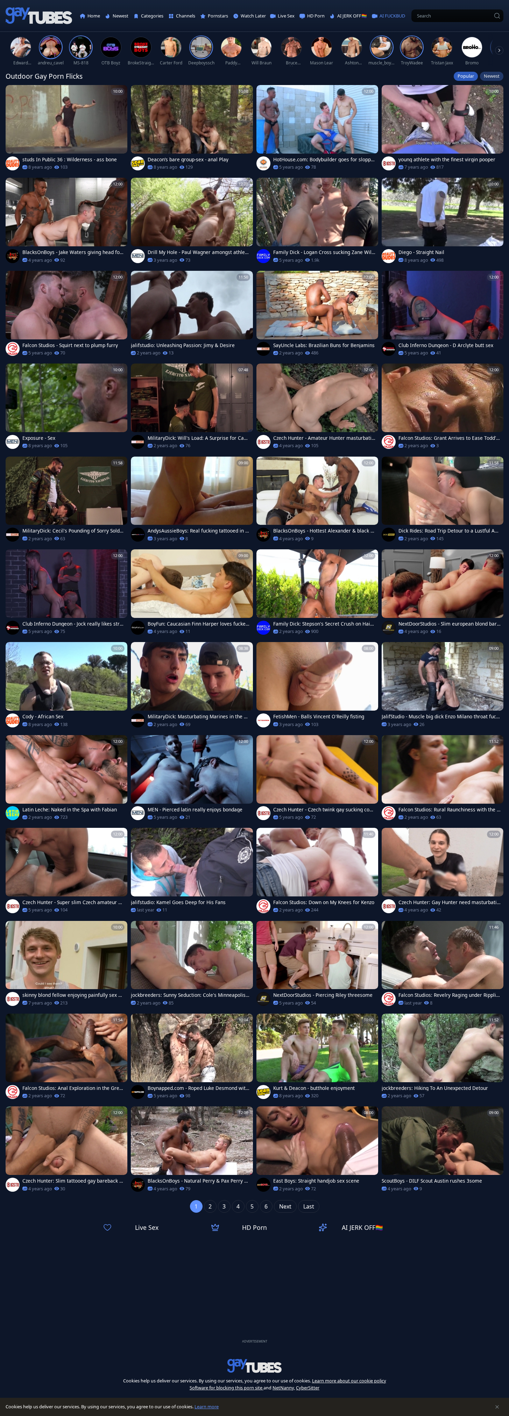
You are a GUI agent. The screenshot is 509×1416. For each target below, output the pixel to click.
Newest (492, 76)
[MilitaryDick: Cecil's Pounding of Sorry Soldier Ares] (66, 501)
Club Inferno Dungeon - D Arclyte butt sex (445, 345)
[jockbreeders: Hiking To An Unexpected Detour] (442, 1058)
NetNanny (283, 1388)
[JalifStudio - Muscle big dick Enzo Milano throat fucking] (442, 686)
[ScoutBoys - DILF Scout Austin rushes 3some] (442, 1151)
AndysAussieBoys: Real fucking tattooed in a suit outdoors (198, 531)
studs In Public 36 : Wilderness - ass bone (69, 159)
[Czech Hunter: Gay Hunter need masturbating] (442, 872)
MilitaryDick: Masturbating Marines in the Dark (197, 716)
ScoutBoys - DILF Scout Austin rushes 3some (432, 1181)
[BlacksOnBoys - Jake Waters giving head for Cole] (66, 222)
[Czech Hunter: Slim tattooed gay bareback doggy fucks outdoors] (66, 1151)
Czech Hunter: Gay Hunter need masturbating (449, 902)
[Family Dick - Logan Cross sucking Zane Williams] (317, 222)
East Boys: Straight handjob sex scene (316, 1181)
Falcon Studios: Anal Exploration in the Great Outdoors (73, 1088)
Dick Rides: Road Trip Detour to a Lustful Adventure (449, 531)
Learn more (207, 1406)
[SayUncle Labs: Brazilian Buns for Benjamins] (317, 315)
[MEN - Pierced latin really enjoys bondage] (192, 779)
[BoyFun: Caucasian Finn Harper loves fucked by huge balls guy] (192, 594)
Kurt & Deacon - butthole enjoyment (314, 1088)
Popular (466, 76)
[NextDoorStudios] (389, 628)
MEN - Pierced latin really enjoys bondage (195, 809)
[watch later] (14, 93)
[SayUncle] (263, 349)
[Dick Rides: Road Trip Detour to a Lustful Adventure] (442, 501)
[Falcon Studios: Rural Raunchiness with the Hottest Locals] (442, 779)
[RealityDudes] (13, 163)
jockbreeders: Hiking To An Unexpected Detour (435, 1088)
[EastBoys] (263, 1185)
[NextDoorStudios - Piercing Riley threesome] (317, 965)
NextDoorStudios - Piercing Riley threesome (323, 995)
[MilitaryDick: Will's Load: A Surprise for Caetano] (192, 408)
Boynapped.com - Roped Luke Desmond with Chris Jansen (198, 1088)
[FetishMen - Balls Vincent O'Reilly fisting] (317, 686)
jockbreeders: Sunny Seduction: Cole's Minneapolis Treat (190, 995)
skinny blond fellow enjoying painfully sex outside (73, 995)
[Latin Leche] (13, 813)
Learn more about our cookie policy (349, 1381)
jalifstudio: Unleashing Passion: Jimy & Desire (183, 345)
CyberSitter (307, 1388)
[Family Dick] (263, 256)
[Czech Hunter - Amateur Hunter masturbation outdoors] (317, 408)
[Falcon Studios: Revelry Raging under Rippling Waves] (442, 965)
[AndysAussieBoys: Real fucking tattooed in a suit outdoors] (192, 501)
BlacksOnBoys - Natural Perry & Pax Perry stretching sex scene (198, 1181)
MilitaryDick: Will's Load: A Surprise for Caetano (198, 438)
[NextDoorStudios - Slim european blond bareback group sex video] (442, 594)
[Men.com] (138, 256)
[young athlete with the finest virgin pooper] (442, 129)
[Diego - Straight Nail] (442, 222)
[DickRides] (389, 535)
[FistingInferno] (389, 349)
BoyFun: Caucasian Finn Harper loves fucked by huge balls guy (198, 624)
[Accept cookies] (497, 1407)
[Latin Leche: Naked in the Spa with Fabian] (66, 779)
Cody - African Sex (42, 716)
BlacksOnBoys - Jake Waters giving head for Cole (72, 252)
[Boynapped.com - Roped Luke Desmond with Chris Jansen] (192, 1058)
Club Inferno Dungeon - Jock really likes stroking (72, 624)
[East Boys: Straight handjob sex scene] (317, 1151)
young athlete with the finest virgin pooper (446, 159)
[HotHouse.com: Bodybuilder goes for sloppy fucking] (317, 129)
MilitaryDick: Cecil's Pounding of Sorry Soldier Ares (73, 531)
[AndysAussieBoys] (138, 535)
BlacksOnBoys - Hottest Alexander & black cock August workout (323, 531)
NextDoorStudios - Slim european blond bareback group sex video (449, 624)
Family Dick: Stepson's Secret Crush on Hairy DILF (324, 624)
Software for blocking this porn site (226, 1388)
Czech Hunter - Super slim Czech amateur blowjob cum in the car (72, 902)
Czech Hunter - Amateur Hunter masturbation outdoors (323, 438)
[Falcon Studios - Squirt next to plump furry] (66, 315)
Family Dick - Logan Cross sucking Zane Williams (323, 252)
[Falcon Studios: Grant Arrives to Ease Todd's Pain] (442, 408)
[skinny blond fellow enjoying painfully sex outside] (66, 965)
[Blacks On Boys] (13, 256)
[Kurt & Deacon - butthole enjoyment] (317, 1058)
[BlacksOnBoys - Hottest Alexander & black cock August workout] (317, 501)
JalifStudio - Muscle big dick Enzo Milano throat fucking (441, 716)
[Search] (497, 16)
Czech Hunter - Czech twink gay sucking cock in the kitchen (323, 809)
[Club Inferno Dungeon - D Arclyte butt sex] (442, 315)
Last (308, 1206)
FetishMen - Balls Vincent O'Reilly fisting (318, 716)
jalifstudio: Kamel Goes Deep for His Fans (178, 902)
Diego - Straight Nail (421, 252)
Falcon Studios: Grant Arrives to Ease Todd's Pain (448, 438)
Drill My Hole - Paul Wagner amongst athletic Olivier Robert (198, 252)
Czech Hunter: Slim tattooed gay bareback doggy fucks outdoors (72, 1181)
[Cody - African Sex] (66, 686)
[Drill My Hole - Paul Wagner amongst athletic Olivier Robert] (192, 222)
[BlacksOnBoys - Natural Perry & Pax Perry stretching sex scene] (192, 1151)
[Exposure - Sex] (66, 408)
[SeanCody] (138, 163)
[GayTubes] (39, 15)
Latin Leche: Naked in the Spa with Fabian (69, 809)
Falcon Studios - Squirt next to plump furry (70, 345)
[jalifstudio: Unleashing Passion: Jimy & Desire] (192, 315)
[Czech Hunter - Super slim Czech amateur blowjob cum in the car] (66, 872)
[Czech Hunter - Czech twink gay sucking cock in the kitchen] (317, 779)
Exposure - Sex (38, 438)
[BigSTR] (389, 163)
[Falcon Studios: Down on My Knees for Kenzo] (317, 872)
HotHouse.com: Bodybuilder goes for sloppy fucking (323, 159)
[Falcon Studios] (13, 349)
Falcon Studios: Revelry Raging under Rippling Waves (448, 995)
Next (285, 1206)
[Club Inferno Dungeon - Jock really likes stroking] (66, 594)
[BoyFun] (138, 628)
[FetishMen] (263, 720)
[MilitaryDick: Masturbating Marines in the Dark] (192, 686)
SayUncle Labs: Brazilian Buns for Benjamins (324, 345)
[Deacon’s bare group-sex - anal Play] (192, 129)
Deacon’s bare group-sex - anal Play (188, 159)
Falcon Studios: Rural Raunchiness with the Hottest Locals (449, 809)
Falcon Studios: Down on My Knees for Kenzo (323, 902)
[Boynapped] (138, 1092)
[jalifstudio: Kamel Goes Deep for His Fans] (192, 872)
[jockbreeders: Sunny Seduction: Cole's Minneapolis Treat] (192, 965)
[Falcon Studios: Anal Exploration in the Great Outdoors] (66, 1058)
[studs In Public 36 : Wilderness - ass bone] (66, 129)
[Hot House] (263, 163)
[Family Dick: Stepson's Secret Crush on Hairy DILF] (317, 594)
